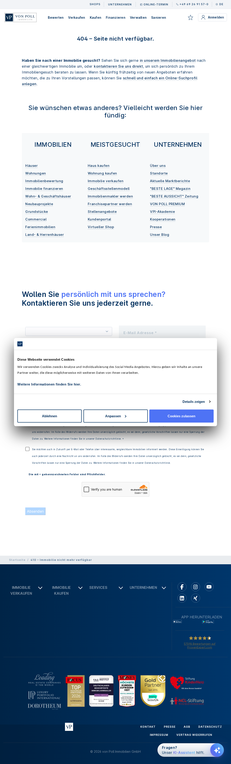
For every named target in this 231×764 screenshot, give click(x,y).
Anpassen (113, 416)
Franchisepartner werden (110, 204)
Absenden (35, 511)
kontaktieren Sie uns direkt (118, 66)
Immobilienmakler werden (110, 196)
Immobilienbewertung (44, 181)
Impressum (159, 734)
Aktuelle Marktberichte (170, 181)
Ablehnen (49, 416)
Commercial (35, 219)
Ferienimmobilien (40, 227)
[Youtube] (209, 586)
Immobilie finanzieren (44, 188)
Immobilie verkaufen (106, 181)
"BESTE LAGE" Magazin (170, 188)
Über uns (158, 165)
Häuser (31, 165)
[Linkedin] (182, 598)
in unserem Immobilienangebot (168, 60)
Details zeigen (193, 402)
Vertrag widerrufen (194, 734)
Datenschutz (210, 726)
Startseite (17, 560)
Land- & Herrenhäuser (44, 234)
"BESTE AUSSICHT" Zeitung (174, 196)
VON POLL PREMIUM (167, 204)
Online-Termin (155, 4)
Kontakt (148, 726)
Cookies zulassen (181, 416)
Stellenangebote (102, 211)
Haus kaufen (99, 165)
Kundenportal (99, 219)
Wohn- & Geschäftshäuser (48, 196)
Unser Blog (159, 234)
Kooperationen (163, 219)
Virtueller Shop (101, 227)
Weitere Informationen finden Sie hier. (49, 384)
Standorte (159, 173)
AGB (187, 726)
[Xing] (195, 598)
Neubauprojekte (39, 204)
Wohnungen (35, 173)
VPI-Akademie (162, 211)
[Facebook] (182, 586)
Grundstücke (36, 211)
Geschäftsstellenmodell (109, 188)
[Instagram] (195, 586)
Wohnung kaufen (102, 173)
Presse (156, 227)
